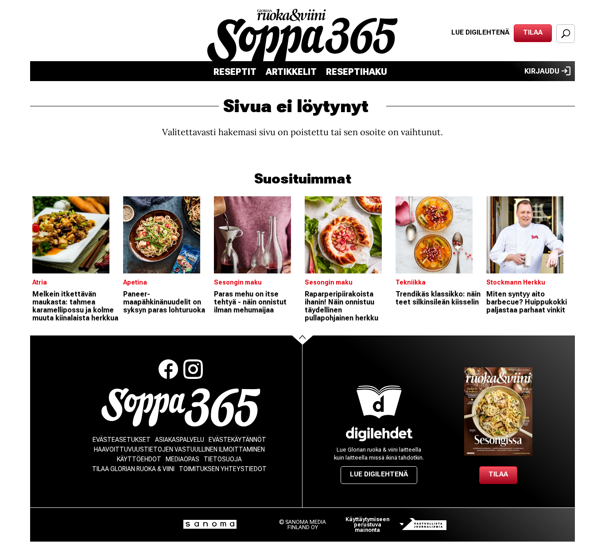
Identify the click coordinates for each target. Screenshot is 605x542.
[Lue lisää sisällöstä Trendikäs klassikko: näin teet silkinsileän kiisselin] (439, 234)
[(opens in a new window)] (379, 433)
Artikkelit (291, 71)
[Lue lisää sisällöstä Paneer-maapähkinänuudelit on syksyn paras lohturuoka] (166, 234)
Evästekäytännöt (237, 439)
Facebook (168, 369)
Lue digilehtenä (480, 32)
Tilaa (533, 32)
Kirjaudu (541, 71)
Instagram (193, 369)
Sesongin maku (238, 282)
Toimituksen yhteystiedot (223, 468)
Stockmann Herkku (515, 282)
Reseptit (234, 71)
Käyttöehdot (139, 459)
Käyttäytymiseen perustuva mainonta (367, 524)
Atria (39, 282)
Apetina (135, 282)
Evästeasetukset (122, 439)
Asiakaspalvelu (179, 439)
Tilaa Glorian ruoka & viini (133, 468)
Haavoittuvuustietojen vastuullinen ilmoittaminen (179, 449)
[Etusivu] (180, 407)
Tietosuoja (223, 459)
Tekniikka (411, 282)
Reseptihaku (356, 71)
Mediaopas (182, 459)
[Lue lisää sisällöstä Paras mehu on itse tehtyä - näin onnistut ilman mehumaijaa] (257, 234)
